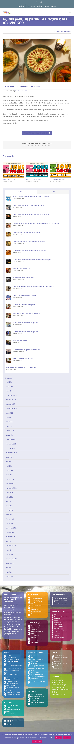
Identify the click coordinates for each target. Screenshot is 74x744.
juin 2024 (9, 462)
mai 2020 (9, 572)
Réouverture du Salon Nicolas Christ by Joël (21, 368)
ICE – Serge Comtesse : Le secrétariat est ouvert (29, 205)
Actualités (22, 91)
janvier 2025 (10, 435)
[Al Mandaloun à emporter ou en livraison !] (8, 233)
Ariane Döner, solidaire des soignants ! (25, 332)
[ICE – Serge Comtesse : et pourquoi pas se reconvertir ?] (8, 215)
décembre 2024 (11, 439)
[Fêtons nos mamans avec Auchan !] (8, 296)
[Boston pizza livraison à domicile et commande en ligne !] (8, 260)
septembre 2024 (11, 453)
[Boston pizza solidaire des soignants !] (8, 323)
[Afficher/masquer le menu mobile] (70, 12)
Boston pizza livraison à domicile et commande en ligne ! (32, 260)
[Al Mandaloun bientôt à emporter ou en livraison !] (8, 242)
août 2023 (9, 493)
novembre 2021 (11, 546)
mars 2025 (9, 426)
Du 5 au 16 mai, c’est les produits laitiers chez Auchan (31, 196)
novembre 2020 (11, 559)
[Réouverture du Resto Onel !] (8, 269)
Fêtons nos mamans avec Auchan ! (25, 296)
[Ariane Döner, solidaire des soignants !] (8, 332)
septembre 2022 (11, 537)
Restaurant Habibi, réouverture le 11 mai (26, 314)
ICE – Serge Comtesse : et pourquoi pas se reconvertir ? (31, 215)
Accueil (17, 91)
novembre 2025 (11, 400)
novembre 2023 (11, 488)
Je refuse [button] (66, 738)
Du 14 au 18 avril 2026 (60, 169)
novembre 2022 (11, 532)
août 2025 (9, 413)
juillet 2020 (9, 563)
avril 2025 (9, 422)
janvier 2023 (10, 523)
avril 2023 (9, 510)
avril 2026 (9, 386)
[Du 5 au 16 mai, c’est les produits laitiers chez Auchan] (8, 197)
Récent (53, 192)
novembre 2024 (11, 444)
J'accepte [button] (58, 738)
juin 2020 (9, 568)
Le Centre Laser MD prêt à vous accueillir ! (27, 350)
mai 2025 (9, 417)
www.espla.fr (60, 694)
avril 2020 (9, 577)
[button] (4, 171)
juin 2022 (9, 541)
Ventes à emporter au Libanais (23, 359)
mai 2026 (9, 382)
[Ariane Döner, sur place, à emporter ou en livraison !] (8, 251)
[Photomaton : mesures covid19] (8, 278)
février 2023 (10, 519)
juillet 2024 (9, 457)
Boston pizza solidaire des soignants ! (25, 323)
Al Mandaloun (28, 91)
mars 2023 (9, 515)
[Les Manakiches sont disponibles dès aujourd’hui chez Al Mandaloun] (8, 224)
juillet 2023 (9, 497)
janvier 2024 (10, 484)
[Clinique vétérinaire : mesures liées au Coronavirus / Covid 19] (8, 287)
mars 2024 (9, 475)
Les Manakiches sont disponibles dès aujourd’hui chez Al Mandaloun (36, 224)
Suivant (67, 32)
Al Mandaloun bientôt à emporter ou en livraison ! (29, 242)
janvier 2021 (10, 554)
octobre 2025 (10, 404)
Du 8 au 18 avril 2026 (37, 169)
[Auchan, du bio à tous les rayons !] (8, 305)
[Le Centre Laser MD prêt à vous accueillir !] (8, 350)
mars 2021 (9, 550)
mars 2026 (9, 391)
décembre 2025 (11, 395)
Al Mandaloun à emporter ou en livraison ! (27, 233)
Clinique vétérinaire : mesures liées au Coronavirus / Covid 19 (33, 287)
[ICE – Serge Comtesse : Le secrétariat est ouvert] (8, 206)
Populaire (21, 192)
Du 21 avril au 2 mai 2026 (13, 169)
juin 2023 (9, 501)
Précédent (59, 32)
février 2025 (10, 431)
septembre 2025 (11, 409)
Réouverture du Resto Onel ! (22, 269)
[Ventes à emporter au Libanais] (8, 359)
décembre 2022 (11, 528)
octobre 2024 (10, 448)
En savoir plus (37, 741)
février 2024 (10, 479)
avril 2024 (9, 470)
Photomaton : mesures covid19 (23, 278)
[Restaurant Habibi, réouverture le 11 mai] (8, 314)
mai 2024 (9, 466)
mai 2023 (9, 506)
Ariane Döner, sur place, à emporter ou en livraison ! (30, 251)
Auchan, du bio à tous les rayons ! (24, 305)
